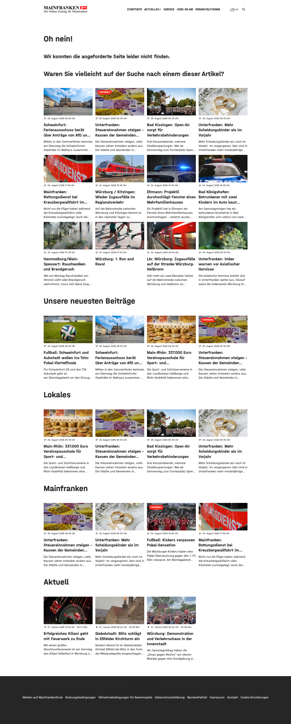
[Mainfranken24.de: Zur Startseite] (65, 9)
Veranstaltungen (207, 9)
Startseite (134, 9)
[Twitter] (145, 686)
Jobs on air (185, 9)
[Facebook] (135, 686)
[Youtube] (156, 686)
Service (169, 9)
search (244, 9)
